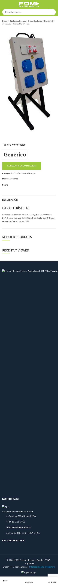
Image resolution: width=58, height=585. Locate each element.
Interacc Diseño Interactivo (42, 566)
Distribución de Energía (24, 173)
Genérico (15, 154)
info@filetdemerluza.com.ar (18, 527)
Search (52, 12)
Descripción (10, 199)
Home (4, 21)
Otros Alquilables (35, 21)
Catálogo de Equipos (18, 21)
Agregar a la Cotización (21, 165)
